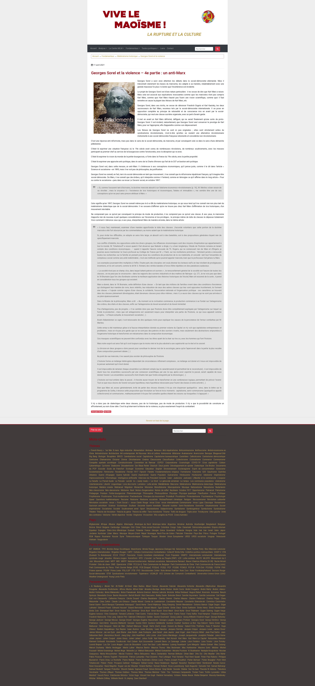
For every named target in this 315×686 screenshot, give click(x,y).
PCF (169, 567)
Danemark (186, 527)
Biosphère (111, 456)
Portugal (221, 533)
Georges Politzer (182, 620)
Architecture (114, 453)
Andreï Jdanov (219, 589)
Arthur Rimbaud (181, 592)
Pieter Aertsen (193, 660)
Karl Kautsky (159, 638)
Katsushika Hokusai (216, 638)
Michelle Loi (131, 650)
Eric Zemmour (133, 611)
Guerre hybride (123, 475)
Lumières (141, 484)
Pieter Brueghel (208, 660)
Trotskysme (203, 512)
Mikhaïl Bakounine (146, 650)
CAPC (130, 552)
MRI (118, 561)
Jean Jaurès (168, 632)
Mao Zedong (219, 644)
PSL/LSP (126, 570)
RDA (91, 536)
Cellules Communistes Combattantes (150, 552)
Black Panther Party (195, 549)
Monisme (149, 487)
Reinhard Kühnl (194, 663)
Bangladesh (211, 524)
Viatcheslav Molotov (119, 675)
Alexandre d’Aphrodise (206, 586)
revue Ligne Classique (203, 502)
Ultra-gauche (214, 512)
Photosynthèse (161, 493)
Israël (210, 530)
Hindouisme (185, 475)
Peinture (103, 493)
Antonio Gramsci (144, 592)
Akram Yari (109, 586)
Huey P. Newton (213, 626)
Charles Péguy (213, 598)
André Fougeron (192, 589)
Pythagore (135, 663)
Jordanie (93, 533)
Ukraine (162, 536)
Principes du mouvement (154, 496)
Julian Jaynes (95, 638)
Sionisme (200, 505)
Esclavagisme (184, 469)
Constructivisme (125, 462)
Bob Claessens (148, 595)
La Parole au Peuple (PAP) (165, 558)
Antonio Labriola (159, 592)
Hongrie (188, 530)
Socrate (176, 669)
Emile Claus (176, 607)
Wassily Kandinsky (217, 675)
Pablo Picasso (95, 657)
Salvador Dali (204, 666)
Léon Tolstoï (207, 641)
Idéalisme (208, 475)
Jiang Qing (125, 635)
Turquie (154, 536)
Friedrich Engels (218, 614)
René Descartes (96, 666)
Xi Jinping (128, 678)
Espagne (102, 530)
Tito (168, 672)
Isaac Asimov (133, 629)
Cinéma (145, 459)
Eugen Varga (219, 611)
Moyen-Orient (134, 533)
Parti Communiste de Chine (182, 564)
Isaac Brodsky (147, 629)
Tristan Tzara (198, 672)
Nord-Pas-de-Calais (165, 533)
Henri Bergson (105, 626)
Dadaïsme (115, 466)
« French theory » (96, 450)
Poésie (213, 493)
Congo (173, 527)
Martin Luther (129, 647)
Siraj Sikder (167, 669)
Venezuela (220, 536)
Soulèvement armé (130, 509)
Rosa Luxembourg (176, 666)
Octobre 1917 (185, 490)
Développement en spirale (181, 466)
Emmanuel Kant (106, 611)
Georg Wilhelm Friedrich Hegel (196, 617)
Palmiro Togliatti (110, 657)
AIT (90, 549)
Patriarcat (210, 490)
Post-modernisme (121, 496)
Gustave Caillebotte (156, 623)
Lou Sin (106, 644)
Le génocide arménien (169, 481)
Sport (142, 509)
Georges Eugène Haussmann (145, 620)
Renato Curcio (219, 663)
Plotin (110, 663)
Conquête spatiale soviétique (102, 462)
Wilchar (92, 678)
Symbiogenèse (193, 509)
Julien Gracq (121, 638)
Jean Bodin (132, 632)
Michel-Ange (119, 650)
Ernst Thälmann (192, 611)
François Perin (166, 614)
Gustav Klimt (141, 623)
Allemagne (128, 524)
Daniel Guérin (95, 604)
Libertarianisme (96, 484)
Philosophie (148, 493)
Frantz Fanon (179, 614)
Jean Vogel (180, 632)
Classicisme (155, 459)
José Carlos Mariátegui (167, 635)
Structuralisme (152, 509)
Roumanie (106, 536)
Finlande (139, 530)
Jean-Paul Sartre (212, 632)
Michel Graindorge (105, 650)
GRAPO (184, 555)
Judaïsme (177, 478)
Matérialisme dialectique (202, 484)
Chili (132, 527)
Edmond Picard (104, 607)
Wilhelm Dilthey (103, 678)
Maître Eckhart (207, 644)
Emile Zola (94, 611)
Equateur (93, 530)
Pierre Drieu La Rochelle (110, 660)
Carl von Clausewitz (98, 598)
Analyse (102, 48)
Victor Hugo (134, 675)
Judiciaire (187, 478)
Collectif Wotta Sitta (175, 552)
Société (116, 509)
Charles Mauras (181, 598)
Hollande (180, 530)
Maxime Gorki (204, 647)
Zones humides (181, 515)
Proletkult (170, 496)
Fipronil (143, 472)
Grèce (162, 530)
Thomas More (137, 672)
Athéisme (176, 453)
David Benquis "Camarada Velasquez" (118, 604)
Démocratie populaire (201, 527)
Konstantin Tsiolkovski (116, 641)
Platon (103, 663)
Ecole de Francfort (115, 469)
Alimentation (139, 450)
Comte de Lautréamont (155, 601)
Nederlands (220, 487)
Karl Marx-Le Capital (197, 638)
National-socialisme (156, 561)
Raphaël (174, 663)
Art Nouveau (141, 453)
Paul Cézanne (152, 657)
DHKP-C (217, 552)
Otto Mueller (209, 654)
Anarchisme (136, 549)
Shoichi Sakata (127, 669)
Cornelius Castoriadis (215, 601)
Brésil (98, 527)
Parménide (123, 657)
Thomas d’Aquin (106, 672)
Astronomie (166, 453)
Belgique (221, 524)
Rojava (97, 536)
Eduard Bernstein (135, 607)
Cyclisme (106, 466)
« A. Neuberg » (96, 586)
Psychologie (219, 496)
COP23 (160, 462)
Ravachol (183, 663)
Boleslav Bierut (174, 595)
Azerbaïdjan (199, 524)
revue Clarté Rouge (139, 502)
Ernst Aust (145, 611)
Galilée (150, 617)
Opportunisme (198, 490)
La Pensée (120, 481)
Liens (162, 48)
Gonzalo (130, 623)
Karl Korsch (172, 638)
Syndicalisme (219, 509)
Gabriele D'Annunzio (137, 617)
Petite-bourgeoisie (117, 493)
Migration (129, 487)
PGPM (217, 567)
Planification (203, 493)
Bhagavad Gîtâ (219, 453)
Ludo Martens (163, 644)
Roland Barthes (145, 666)
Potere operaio (95, 570)
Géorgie (155, 530)
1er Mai (108, 450)
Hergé (145, 626)
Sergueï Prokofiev (112, 669)
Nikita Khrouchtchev (108, 654)
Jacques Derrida (175, 629)
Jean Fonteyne (144, 632)
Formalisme (186, 472)
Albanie (112, 524)
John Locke (151, 635)
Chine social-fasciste (151, 527)
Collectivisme (182, 459)
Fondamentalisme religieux (167, 472)
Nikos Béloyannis (142, 654)
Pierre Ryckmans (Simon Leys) (149, 660)
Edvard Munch (150, 607)
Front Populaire (172, 555)
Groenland (170, 530)
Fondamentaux (132, 48)
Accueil (93, 48)
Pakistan (179, 533)
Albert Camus (152, 586)
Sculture (132, 505)
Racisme (124, 499)
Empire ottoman (218, 527)
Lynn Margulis (193, 644)
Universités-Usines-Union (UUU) (211, 573)
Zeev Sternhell (140, 678)
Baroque (208, 453)
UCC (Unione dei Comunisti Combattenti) (177, 573)
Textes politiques (149, 48)
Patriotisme (220, 490)
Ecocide (101, 469)
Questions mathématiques (107, 499)
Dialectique (199, 466)
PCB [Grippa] (145, 567)
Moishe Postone (180, 650)
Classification (168, 459)
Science (112, 505)
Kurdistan (102, 533)
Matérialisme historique (127, 56)
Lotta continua (189, 558)
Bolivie (92, 527)
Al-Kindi (128, 586)
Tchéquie (146, 536)
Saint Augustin (191, 666)
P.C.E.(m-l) (137, 564)
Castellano (184, 456)
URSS (187, 536)
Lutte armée (152, 484)
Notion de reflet (161, 490)
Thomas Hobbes (122, 672)
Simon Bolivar (155, 669)
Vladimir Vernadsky (164, 675)
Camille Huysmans (190, 595)
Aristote (170, 592)
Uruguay (211, 536)
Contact (170, 48)
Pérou (205, 533)
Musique (185, 487)
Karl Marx (107, 412)
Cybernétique (95, 466)
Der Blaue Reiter (142, 466)
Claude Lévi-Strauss (121, 601)
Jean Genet (157, 632)
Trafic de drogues (178, 512)
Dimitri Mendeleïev (184, 604)
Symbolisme (206, 509)
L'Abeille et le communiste (204, 478)
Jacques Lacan (205, 629)
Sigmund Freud (141, 669)
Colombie (165, 527)
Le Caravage (173, 641)
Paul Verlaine (178, 657)
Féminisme (109, 472)
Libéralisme (220, 481)
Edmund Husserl (119, 607)
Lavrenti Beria (160, 641)
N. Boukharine (194, 650)
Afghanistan (94, 524)
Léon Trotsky (219, 641)
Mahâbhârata (163, 484)
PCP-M (191, 567)
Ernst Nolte (179, 611)
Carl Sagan (220, 595)
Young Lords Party (117, 576)
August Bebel (195, 592)
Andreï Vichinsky (96, 592)
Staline (184, 669)
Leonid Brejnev (95, 644)
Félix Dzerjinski (111, 614)
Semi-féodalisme (186, 505)
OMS (113, 564)
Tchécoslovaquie (133, 536)
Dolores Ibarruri (200, 604)
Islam (169, 478)
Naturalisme (209, 487)
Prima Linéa (115, 570)
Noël (132, 490)
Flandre (151, 472)
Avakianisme (187, 453)
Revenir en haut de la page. (157, 421)
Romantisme (219, 502)
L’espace (221, 478)
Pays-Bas (198, 533)
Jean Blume (121, 632)
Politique (221, 493)
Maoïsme (174, 484)
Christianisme (135, 459)
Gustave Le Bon (189, 623)
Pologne (213, 533)
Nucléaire (174, 490)
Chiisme (115, 459)
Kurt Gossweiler (146, 641)
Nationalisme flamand (175, 561)
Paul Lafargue (165, 657)
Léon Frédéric (194, 641)
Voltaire (177, 675)
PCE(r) (163, 567)
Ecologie (129, 469)
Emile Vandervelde (217, 607)
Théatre (92, 512)
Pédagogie (94, 493)
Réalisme (134, 499)
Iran (205, 530)
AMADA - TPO (99, 549)
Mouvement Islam (101, 561)
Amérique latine (159, 524)
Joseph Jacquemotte (188, 635)
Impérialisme (219, 475)
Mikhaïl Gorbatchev (163, 650)
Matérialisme (185, 484)
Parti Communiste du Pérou (101, 567)
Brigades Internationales (99, 552)
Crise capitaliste (209, 462)
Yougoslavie (102, 539)
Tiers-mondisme (155, 512)
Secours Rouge (218, 570)
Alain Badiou (138, 586)
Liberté (107, 484)
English (159, 469)
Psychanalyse (207, 496)
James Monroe (95, 632)
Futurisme (196, 472)
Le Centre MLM (115, 48)
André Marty (206, 589)
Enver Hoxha (120, 611)
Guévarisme (173, 475)
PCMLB (183, 567)
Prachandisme (136, 496)
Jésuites (108, 558)
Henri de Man (119, 626)
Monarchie (138, 487)
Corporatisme (171, 462)
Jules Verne (220, 635)
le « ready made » (141, 481)
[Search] (217, 49)
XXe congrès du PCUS (163, 515)
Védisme (106, 515)
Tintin (163, 672)
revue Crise (155, 502)
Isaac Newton (161, 629)
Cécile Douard (133, 598)
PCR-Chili (200, 567)
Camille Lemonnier (207, 595)
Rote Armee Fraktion (170, 570)
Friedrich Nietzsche (97, 617)
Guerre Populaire (158, 475)
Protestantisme (193, 496)
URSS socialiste (199, 536)
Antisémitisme (101, 453)
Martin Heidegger (113, 647)
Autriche (189, 524)
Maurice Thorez (158, 647)
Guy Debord (202, 623)
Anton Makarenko (112, 592)
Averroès (206, 592)
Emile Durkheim (189, 607)
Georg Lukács (176, 617)
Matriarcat (118, 487)
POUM (106, 570)
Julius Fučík (147, 638)
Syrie (122, 536)
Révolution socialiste (98, 502)
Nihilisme (125, 490)
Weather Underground (98, 576)
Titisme (166, 512)
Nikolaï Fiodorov (126, 654)
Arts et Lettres (154, 453)
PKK (223, 567)
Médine (215, 647)
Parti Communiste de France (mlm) (210, 564)
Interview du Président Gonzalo (152, 478)
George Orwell (125, 620)
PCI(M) (176, 567)
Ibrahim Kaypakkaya (105, 629)
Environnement (170, 469)
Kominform (132, 558)
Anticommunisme (186, 450)
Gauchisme (212, 472)
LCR (179, 558)
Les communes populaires (202, 481)
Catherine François (117, 598)
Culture (222, 462)
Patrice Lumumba (136, 657)
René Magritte (110, 666)
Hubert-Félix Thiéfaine (194, 626)
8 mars (116, 450)
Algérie (120, 524)
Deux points (164, 466)
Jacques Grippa (191, 629)
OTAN (129, 564)
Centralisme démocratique (213, 456)
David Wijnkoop (154, 604)
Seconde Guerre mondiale (149, 505)
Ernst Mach (168, 611)
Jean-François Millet (195, 632)
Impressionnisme (96, 478)
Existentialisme (95, 472)
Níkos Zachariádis (159, 654)
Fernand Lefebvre (126, 614)
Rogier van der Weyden (128, 666)
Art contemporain (127, 453)
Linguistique (116, 484)
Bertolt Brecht (134, 595)
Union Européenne (175, 536)
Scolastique (122, 505)
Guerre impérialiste (140, 475)
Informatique (111, 478)
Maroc (115, 533)
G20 (204, 472)
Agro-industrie (126, 450)
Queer (91, 499)
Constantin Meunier (174, 601)
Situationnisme (211, 505)
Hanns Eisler (214, 623)
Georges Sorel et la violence (153, 56)
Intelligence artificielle (127, 478)
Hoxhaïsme (197, 475)
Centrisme (93, 459)
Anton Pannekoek (128, 592)
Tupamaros (144, 573)
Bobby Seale (161, 595)
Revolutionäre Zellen (150, 570)
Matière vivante (106, 487)
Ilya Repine (121, 629)
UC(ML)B (154, 573)
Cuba (179, 527)
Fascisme (131, 555)
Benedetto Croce (104, 595)
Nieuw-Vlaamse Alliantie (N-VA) (199, 561)
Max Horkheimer (189, 647)
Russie (115, 536)
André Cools (178, 589)
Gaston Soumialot (161, 617)
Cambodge (115, 527)
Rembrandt (207, 663)
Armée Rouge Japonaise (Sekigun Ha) (158, 549)
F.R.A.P (122, 555)
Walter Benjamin (201, 675)
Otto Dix (198, 654)
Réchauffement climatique (170, 499)
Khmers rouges (120, 558)
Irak (200, 530)
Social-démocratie (97, 573)
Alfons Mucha (126, 589)
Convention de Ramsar (144, 462)
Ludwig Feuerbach (178, 644)
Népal (143, 533)
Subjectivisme (167, 509)
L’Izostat (148, 558)
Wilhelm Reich (117, 678)
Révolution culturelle (216, 499)
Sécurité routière (169, 505)
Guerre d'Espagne (107, 475)
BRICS (120, 456)
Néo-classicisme (96, 490)
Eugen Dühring (206, 611)
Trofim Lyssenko (212, 672)
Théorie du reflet (139, 512)
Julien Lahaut (135, 638)
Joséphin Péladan (206, 635)
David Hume (141, 604)
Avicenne (215, 592)
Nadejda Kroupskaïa (209, 650)
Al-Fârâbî (119, 586)
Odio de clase (104, 564)
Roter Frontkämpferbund (200, 570)
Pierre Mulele (128, 660)
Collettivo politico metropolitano (199, 552)
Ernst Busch (156, 611)
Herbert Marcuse (133, 626)
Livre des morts (129, 484)
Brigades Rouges (118, 552)
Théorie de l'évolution (106, 512)
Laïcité (129, 481)
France (147, 530)
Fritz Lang (111, 617)
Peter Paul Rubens (209, 657)
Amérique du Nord (143, 524)
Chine (138, 527)
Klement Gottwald (97, 641)
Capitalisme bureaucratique (166, 456)
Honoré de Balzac (175, 626)
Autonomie (180, 549)
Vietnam (92, 539)
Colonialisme (195, 459)
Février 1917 (132, 472)
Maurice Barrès (143, 647)
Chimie (124, 459)
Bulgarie (105, 527)
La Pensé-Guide (106, 481)
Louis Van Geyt (148, 644)
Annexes (157, 450)
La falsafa (93, 481)
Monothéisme (160, 487)
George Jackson (96, 620)
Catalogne (125, 527)
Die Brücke (210, 466)
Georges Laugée (166, 620)
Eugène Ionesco (96, 614)
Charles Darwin (165, 598)
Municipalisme (174, 487)
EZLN (115, 555)
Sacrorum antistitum (98, 505)
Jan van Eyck (109, 632)
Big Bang (93, 456)
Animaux (149, 450)
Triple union (192, 512)
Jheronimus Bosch (112, 635)
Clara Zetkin (105, 601)
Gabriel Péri (122, 617)
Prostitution (180, 496)
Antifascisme (200, 450)
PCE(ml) (155, 567)
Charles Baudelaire (149, 598)
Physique (173, 493)
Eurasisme (220, 469)
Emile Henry (202, 607)
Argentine (172, 524)
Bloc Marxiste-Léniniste (215, 549)
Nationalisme (196, 487)
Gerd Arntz (104, 623)
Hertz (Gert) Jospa (157, 626)
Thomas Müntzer (152, 672)
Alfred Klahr (138, 589)
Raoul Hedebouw (162, 663)
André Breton (166, 589)
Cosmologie (184, 462)
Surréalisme (179, 509)
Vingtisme (137, 515)
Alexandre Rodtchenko (108, 589)
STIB (109, 573)
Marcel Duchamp (96, 647)
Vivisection (148, 515)
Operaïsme (121, 564)
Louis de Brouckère (132, 644)
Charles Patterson (197, 598)
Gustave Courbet (173, 623)
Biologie (102, 456)
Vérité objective (118, 515)
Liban (109, 533)
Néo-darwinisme (112, 490)
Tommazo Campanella (181, 672)
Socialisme (107, 509)
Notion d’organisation (144, 490)
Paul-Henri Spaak (192, 657)
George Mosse (111, 620)
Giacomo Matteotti (118, 623)
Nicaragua (151, 533)
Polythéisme (94, 496)
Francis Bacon (153, 614)
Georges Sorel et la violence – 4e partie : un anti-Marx (138, 73)
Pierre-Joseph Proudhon (175, 660)
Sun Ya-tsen (193, 669)
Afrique (104, 524)
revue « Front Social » (119, 502)
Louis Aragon (117, 644)
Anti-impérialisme (170, 450)
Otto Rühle (220, 654)
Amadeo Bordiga (152, 589)
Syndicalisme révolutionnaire (124, 573)
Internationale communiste (201, 555)
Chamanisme (105, 459)
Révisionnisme (199, 499)
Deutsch (153, 466)
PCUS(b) (209, 567)
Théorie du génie (124, 512)
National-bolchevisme (137, 561)
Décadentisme (127, 466)
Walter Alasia (187, 675)
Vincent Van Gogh (147, 675)
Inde (195, 530)
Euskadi (131, 530)
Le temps (184, 481)
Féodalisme (120, 472)
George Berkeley (218, 617)
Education (149, 469)
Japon (222, 530)
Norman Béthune (175, 654)
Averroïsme (199, 453)
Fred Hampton (204, 614)
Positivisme (106, 496)
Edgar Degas (214, 604)
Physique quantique (187, 493)
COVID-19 (196, 462)
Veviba (129, 515)
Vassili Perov (103, 675)
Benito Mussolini (120, 595)
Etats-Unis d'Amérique (116, 530)
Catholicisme (195, 456)
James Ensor (219, 629)
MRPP (124, 561)
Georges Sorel (97, 412)
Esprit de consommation (203, 469)
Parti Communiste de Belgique (156, 564)
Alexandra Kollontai (185, 586)
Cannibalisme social (133, 456)
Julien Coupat (109, 638)
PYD (138, 570)
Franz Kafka (191, 614)
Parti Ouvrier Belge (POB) (126, 567)
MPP (113, 561)
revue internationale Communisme (176, 502)
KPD (141, 558)
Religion (187, 499)
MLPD (199, 558)
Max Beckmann (173, 647)
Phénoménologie (134, 493)
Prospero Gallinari (122, 663)
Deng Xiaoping (168, 604)
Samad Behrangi (218, 666)
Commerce (207, 459)
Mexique (123, 533)
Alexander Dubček (168, 586)
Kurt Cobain (132, 641)
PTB (133, 570)
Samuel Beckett (96, 669)
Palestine (188, 533)
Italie (216, 530)
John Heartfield (138, 635)
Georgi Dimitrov (212, 620)
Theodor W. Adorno (208, 669)
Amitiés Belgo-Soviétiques (118, 549)
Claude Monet (137, 601)
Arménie (180, 524)
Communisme (219, 459)
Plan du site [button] (96, 430)
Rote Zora (184, 570)
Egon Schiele (163, 607)
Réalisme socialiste (149, 499)
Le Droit (154, 481)
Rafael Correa (147, 663)
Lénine (183, 641)
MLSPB (206, 558)
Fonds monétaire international (150, 555)
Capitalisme (148, 456)
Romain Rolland (160, 666)
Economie (139, 469)
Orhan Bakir (189, 654)
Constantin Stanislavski (195, 601)
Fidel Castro (140, 614)
